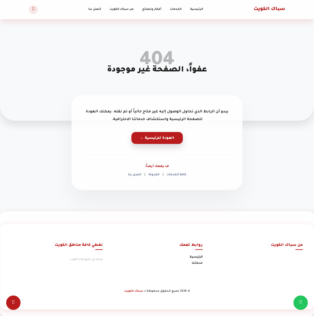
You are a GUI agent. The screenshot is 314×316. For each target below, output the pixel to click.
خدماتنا (197, 263)
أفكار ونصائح (151, 9)
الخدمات (176, 9)
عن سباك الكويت (122, 9)
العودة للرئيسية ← (157, 138)
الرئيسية (196, 9)
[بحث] (33, 9)
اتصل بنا (94, 9)
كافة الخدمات (176, 175)
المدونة (153, 175)
